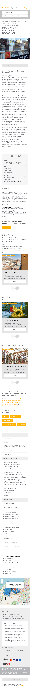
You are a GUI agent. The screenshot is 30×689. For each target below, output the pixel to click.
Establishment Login (18, 618)
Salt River (12, 481)
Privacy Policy (8, 616)
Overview (7, 65)
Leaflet (21, 604)
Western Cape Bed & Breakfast (13, 516)
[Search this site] (20, 4)
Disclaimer (16, 614)
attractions (15, 416)
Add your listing (15, 679)
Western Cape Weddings (10, 542)
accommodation (9, 424)
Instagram (20, 650)
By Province (7, 439)
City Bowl (13, 23)
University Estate (8, 482)
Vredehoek (7, 484)
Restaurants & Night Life (11, 567)
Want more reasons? (19, 644)
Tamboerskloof (20, 481)
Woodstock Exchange (11, 320)
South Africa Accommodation (15, 399)
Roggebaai (7, 481)
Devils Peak (13, 476)
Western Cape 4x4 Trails (11, 565)
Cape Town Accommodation (11, 402)
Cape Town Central (14, 474)
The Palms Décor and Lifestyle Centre (16, 366)
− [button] (2, 582)
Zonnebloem (22, 484)
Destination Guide (9, 503)
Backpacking (8, 573)
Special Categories (10, 531)
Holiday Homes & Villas (11, 525)
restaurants (8, 420)
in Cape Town (12, 21)
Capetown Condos (10, 272)
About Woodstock (9, 490)
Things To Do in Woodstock (10, 25)
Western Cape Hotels (10, 512)
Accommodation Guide (10, 507)
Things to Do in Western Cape (12, 556)
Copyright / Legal (18, 616)
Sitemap (22, 685)
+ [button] (2, 580)
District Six (19, 476)
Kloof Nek (10, 479)
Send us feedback (7, 207)
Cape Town (7, 183)
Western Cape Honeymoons (12, 527)
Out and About (8, 554)
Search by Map (8, 538)
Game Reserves (9, 558)
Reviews (6, 495)
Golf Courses (8, 560)
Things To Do (7, 492)
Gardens (12, 477)
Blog (7, 655)
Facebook (8, 650)
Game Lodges (8, 529)
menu (23, 4)
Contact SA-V (8, 614)
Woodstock (15, 181)
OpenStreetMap (27, 604)
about (6, 416)
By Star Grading (9, 534)
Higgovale (17, 477)
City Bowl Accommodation (10, 404)
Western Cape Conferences (11, 546)
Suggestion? (7, 454)
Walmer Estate (14, 484)
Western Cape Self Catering (12, 518)
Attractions (7, 494)
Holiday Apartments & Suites (13, 468)
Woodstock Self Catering (11, 466)
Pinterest (20, 653)
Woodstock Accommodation (10, 406)
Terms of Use (8, 618)
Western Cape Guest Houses (12, 514)
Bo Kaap (6, 474)
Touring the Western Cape (11, 550)
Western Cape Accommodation (11, 401)
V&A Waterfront (17, 482)
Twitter (8, 653)
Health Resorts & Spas (10, 571)
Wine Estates (8, 569)
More (15, 281)
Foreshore (6, 477)
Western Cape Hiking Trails (11, 562)
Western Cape (6, 23)
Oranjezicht (16, 479)
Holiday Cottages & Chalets (12, 523)
